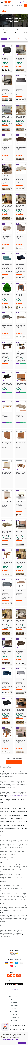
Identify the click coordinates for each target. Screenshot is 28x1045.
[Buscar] (25, 5)
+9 (11, 188)
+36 (11, 129)
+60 (11, 218)
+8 (25, 752)
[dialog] (14, 1038)
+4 (25, 159)
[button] (10, 39)
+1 (25, 544)
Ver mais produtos (14, 762)
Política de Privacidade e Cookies (10, 1039)
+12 (25, 70)
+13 (11, 692)
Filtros (4, 38)
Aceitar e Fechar (22, 1042)
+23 (25, 663)
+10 (11, 70)
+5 (25, 218)
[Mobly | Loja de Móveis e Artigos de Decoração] (7, 2)
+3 (25, 188)
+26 (25, 99)
